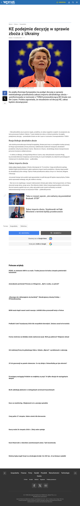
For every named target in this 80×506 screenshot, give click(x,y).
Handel (36, 473)
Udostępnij (25, 233)
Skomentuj (57, 233)
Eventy (39, 476)
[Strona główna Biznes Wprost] (9, 2)
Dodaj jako (37, 244)
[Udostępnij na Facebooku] (4, 93)
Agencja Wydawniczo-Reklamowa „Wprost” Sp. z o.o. (44, 495)
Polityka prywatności (51, 479)
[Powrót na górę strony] (75, 473)
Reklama (36, 479)
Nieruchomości (54, 473)
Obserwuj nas (37, 238)
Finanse (23, 473)
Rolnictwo (24, 226)
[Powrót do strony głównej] (4, 473)
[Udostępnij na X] (4, 98)
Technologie (65, 473)
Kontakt (31, 479)
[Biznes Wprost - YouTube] (45, 485)
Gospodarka (13, 226)
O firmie (25, 479)
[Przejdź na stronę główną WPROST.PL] (1, 2)
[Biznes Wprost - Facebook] (34, 485)
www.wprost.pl (42, 501)
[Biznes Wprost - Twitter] (40, 485)
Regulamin (42, 479)
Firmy (30, 473)
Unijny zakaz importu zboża (17, 167)
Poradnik (44, 473)
